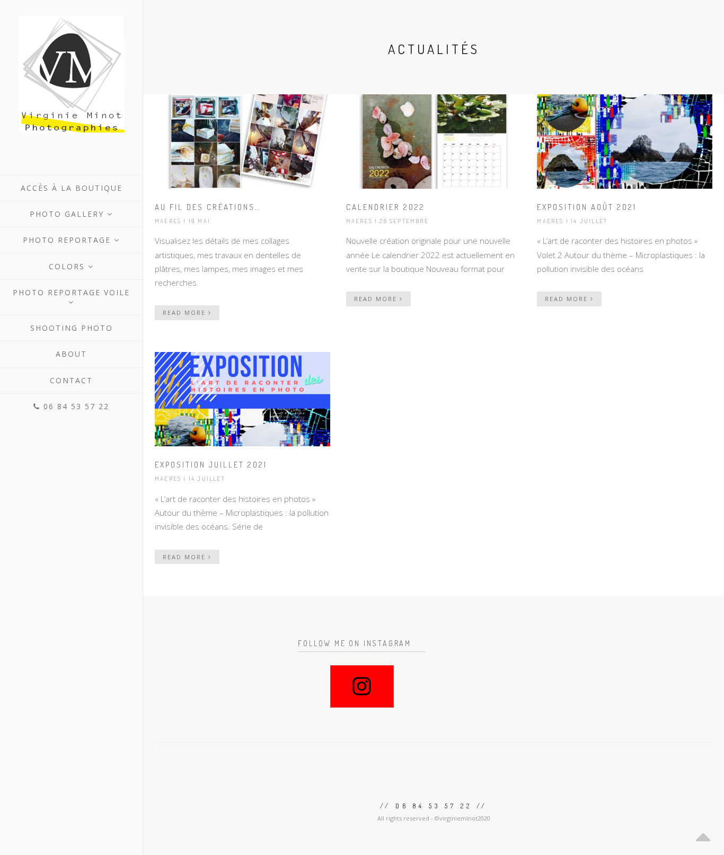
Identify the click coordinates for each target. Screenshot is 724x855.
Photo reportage (68, 240)
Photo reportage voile (71, 292)
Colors (68, 266)
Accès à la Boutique (71, 188)
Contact (71, 380)
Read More (185, 312)
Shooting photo (71, 328)
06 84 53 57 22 (74, 406)
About (71, 354)
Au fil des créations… (208, 207)
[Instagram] (362, 686)
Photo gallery (68, 214)
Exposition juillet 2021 (211, 465)
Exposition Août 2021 (587, 207)
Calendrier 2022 (385, 207)
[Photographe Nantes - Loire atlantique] (71, 74)
